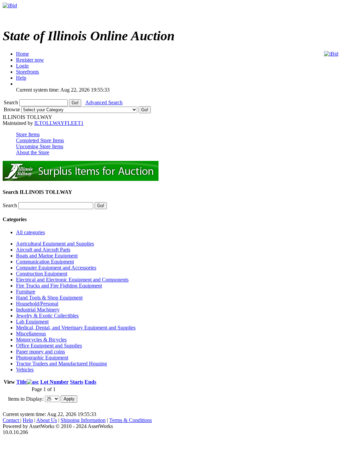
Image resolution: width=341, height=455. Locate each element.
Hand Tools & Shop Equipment (49, 297)
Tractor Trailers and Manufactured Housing (61, 363)
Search (11, 102)
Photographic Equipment (42, 357)
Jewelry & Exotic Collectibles (47, 315)
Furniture (25, 291)
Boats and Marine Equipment (47, 255)
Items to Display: (26, 398)
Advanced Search (104, 102)
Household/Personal (37, 303)
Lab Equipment (32, 321)
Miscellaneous (31, 333)
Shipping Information (83, 420)
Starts (76, 382)
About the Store (32, 152)
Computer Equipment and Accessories (56, 267)
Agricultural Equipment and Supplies (55, 243)
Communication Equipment (45, 261)
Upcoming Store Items (39, 146)
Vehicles (25, 369)
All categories (30, 232)
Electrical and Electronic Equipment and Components (72, 279)
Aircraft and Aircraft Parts (43, 249)
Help (28, 420)
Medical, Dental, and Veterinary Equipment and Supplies (76, 327)
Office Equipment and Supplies (49, 345)
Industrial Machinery (38, 309)
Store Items (28, 134)
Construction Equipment (41, 273)
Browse (12, 109)
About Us (46, 420)
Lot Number (54, 382)
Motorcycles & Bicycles (41, 339)
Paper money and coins (40, 351)
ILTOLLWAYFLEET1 (59, 123)
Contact (11, 420)
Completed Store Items (40, 140)
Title (21, 382)
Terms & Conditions (130, 420)
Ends (90, 382)
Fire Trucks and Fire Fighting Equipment (59, 285)
